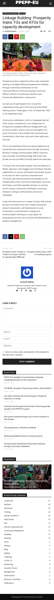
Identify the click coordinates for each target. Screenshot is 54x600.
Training (22, 13)
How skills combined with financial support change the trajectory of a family (25, 397)
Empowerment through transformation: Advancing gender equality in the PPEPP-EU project (27, 407)
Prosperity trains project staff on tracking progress (39, 253)
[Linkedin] (32, 291)
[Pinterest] (16, 36)
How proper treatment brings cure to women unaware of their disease (26, 418)
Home (5, 9)
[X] (10, 36)
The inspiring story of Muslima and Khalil (20, 428)
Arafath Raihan (11, 31)
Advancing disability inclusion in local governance (23, 436)
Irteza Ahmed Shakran (12, 487)
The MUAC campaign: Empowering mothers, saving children (27, 388)
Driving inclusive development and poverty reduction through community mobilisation (24, 445)
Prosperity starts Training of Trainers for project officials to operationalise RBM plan (14, 254)
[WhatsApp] (22, 36)
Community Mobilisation (18, 9)
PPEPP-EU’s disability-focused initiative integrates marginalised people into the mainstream (23, 378)
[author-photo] (27, 278)
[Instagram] (27, 291)
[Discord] (18, 291)
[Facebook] (5, 36)
